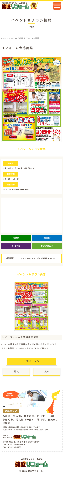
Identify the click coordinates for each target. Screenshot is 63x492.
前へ (16, 371)
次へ (46, 371)
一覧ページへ (31, 361)
